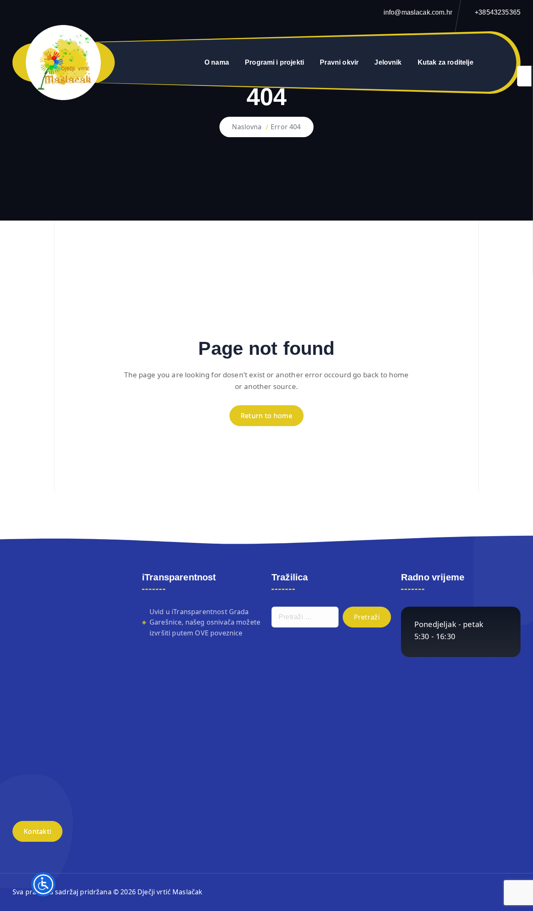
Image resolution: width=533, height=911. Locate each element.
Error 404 (286, 126)
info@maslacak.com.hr (418, 12)
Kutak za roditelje (445, 62)
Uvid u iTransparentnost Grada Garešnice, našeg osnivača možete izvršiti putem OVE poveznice (204, 622)
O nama (216, 62)
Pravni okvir (339, 62)
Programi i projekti (274, 62)
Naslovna (247, 126)
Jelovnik (387, 62)
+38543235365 (498, 12)
